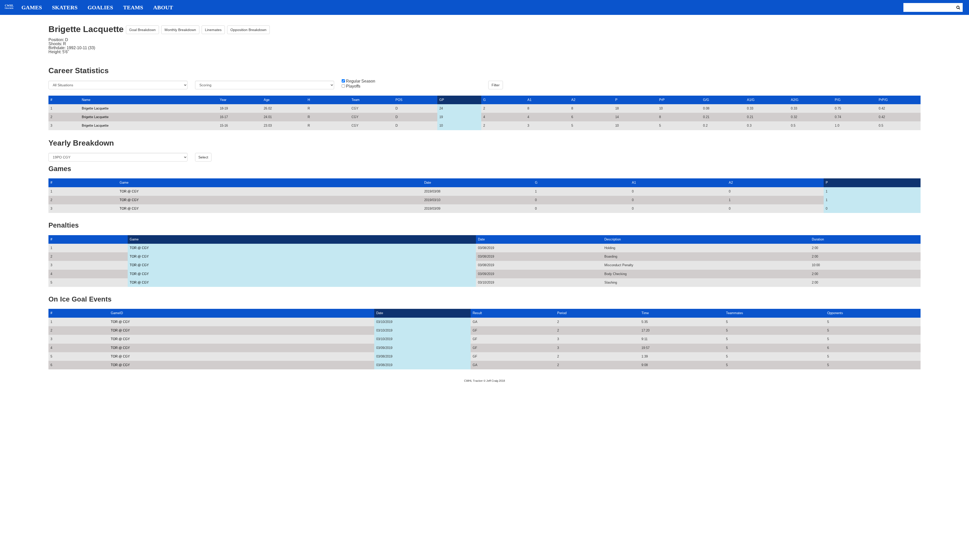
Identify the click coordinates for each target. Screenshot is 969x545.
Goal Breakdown (142, 30)
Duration (818, 239)
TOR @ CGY (129, 191)
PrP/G (883, 100)
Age (267, 100)
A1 (529, 100)
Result (477, 313)
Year (223, 100)
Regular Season (360, 81)
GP (441, 100)
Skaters (64, 7)
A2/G (794, 100)
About (163, 7)
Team (356, 100)
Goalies (100, 7)
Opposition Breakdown (248, 30)
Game (124, 182)
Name (86, 100)
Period (562, 313)
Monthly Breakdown (180, 30)
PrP (662, 100)
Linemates (213, 30)
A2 (573, 100)
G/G (706, 100)
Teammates (734, 313)
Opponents (835, 313)
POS (398, 100)
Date (427, 182)
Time (645, 313)
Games (31, 7)
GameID (117, 313)
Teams (133, 7)
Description (612, 239)
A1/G (751, 100)
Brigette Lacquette (95, 108)
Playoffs (353, 86)
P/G (838, 100)
